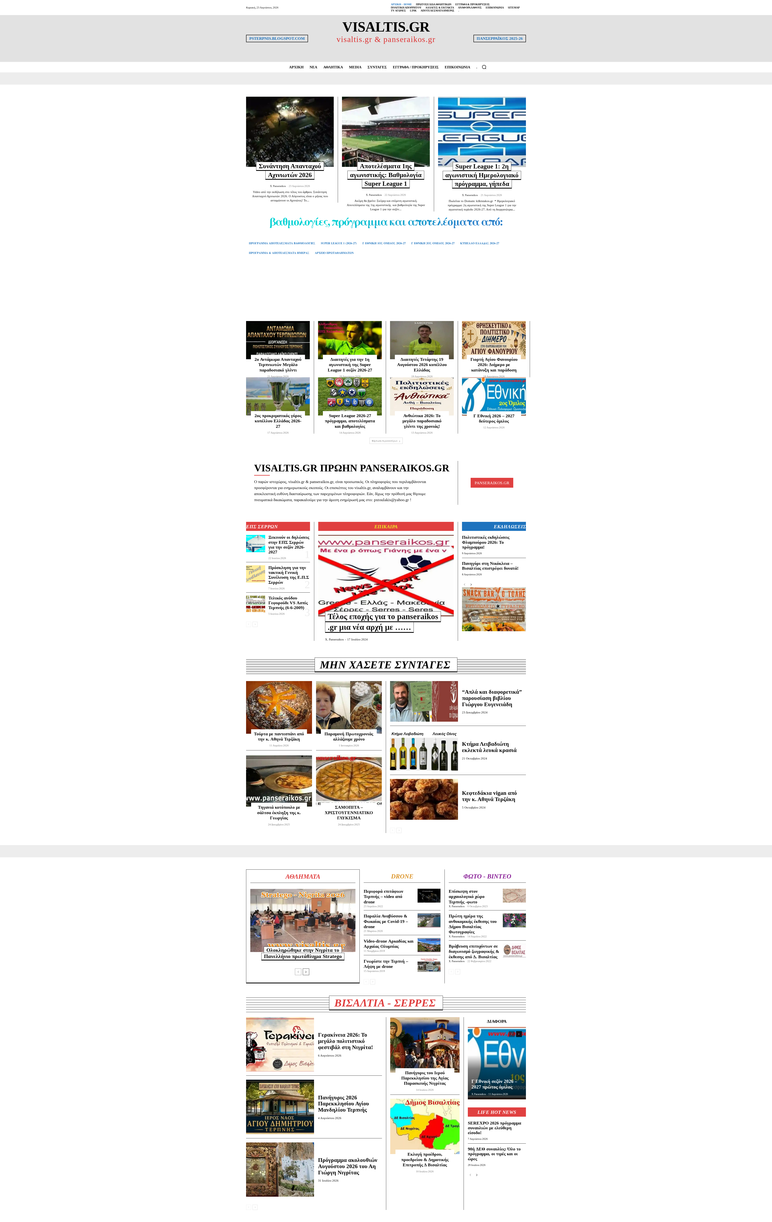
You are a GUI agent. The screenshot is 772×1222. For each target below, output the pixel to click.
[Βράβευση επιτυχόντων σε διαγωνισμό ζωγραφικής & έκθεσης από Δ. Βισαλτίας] (514, 950)
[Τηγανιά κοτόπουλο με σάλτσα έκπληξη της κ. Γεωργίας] (279, 780)
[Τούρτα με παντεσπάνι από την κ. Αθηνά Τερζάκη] (279, 707)
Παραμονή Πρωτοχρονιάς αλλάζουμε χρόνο (348, 736)
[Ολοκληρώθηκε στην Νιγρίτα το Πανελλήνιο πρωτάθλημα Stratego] (302, 920)
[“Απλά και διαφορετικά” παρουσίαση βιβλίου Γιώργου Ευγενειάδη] (424, 701)
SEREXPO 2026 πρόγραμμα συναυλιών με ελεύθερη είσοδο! (494, 1127)
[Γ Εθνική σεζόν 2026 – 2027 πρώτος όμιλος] (497, 1063)
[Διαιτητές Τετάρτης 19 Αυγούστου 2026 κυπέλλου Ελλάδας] (422, 340)
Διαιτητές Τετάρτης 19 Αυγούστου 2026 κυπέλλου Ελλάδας (422, 364)
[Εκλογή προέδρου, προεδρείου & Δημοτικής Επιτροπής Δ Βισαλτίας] (425, 1126)
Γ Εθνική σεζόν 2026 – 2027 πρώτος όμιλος (494, 1084)
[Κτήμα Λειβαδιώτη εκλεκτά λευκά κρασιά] (424, 750)
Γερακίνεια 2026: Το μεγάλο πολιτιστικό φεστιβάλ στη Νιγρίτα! (345, 1041)
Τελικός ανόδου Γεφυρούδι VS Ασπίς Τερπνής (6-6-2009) (288, 602)
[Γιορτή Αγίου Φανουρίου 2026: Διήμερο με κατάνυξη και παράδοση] (494, 340)
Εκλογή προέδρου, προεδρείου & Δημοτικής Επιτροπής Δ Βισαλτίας (425, 1159)
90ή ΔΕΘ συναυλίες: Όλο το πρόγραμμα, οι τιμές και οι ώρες (494, 1153)
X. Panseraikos (278, 186)
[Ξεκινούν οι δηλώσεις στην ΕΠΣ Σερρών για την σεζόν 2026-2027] (255, 543)
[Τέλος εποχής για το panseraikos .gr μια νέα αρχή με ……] (386, 575)
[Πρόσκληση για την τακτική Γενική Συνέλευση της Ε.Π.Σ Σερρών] (255, 574)
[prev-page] (248, 624)
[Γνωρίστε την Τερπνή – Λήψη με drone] (429, 965)
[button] (484, 67)
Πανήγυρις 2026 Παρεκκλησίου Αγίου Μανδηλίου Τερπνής (343, 1103)
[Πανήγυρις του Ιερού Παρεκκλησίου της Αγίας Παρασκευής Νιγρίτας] (425, 1045)
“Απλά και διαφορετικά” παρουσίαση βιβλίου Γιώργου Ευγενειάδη (492, 698)
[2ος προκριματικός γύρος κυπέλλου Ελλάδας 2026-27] (278, 396)
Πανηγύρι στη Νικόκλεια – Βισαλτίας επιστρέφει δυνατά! (490, 566)
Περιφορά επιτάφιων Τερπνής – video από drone (383, 896)
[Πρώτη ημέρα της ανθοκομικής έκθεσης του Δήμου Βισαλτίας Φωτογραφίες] (514, 920)
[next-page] (255, 624)
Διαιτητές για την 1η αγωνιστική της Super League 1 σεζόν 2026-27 (350, 364)
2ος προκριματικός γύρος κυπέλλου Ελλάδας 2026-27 (278, 421)
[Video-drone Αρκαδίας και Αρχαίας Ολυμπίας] (429, 945)
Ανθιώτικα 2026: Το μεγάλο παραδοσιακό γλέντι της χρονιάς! (421, 421)
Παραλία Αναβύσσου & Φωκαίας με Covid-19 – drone (386, 921)
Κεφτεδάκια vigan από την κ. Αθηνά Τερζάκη (489, 796)
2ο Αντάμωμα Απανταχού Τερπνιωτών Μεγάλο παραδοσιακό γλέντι (278, 364)
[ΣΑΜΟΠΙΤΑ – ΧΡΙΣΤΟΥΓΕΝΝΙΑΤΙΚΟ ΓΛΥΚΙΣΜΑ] (349, 780)
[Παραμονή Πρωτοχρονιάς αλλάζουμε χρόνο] (349, 707)
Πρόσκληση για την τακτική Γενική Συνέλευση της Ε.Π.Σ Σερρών (288, 575)
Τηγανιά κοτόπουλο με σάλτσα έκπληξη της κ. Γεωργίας (279, 812)
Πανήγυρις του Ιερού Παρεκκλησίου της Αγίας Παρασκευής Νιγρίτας (425, 1078)
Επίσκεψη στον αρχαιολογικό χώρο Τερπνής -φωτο (467, 896)
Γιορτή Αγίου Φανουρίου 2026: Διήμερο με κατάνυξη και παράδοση (493, 364)
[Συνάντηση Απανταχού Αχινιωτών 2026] (290, 132)
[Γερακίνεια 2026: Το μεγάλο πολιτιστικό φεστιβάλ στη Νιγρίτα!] (280, 1044)
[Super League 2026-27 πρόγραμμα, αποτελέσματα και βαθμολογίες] (350, 396)
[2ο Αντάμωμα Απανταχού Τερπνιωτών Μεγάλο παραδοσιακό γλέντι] (278, 340)
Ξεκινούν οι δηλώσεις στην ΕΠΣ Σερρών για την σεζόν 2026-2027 (288, 544)
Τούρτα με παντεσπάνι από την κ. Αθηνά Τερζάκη (279, 736)
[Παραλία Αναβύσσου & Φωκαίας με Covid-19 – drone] (429, 920)
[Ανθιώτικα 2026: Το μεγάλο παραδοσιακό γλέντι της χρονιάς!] (422, 396)
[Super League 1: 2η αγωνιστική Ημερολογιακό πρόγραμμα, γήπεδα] (482, 132)
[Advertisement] (386, 294)
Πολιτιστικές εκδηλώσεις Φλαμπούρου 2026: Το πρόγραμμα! (485, 542)
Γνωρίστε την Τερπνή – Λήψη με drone (386, 964)
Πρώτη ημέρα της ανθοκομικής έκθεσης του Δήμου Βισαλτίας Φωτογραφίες (473, 923)
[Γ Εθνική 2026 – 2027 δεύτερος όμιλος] (494, 396)
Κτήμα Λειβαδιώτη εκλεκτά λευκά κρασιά (489, 747)
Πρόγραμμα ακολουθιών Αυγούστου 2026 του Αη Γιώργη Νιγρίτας (347, 1166)
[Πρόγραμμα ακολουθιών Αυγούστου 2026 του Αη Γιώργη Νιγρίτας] (280, 1169)
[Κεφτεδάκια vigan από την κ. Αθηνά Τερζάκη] (424, 799)
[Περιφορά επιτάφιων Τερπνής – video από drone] (429, 896)
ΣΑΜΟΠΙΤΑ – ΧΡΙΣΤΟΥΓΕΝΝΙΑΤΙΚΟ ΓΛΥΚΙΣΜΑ (349, 812)
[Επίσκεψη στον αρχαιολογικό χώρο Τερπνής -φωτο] (514, 896)
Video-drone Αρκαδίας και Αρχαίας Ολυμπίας (389, 944)
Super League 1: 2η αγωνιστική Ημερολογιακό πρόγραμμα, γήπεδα (481, 175)
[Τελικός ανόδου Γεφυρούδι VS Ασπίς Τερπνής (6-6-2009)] (255, 604)
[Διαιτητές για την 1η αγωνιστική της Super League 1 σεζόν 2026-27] (350, 340)
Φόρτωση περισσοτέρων (385, 440)
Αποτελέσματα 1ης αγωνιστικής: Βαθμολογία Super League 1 (386, 174)
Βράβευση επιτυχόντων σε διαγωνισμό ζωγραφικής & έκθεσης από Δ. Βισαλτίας (474, 951)
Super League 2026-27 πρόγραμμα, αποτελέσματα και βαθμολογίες (350, 421)
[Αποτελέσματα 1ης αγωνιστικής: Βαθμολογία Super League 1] (386, 132)
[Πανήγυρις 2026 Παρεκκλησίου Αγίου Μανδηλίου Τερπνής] (280, 1107)
